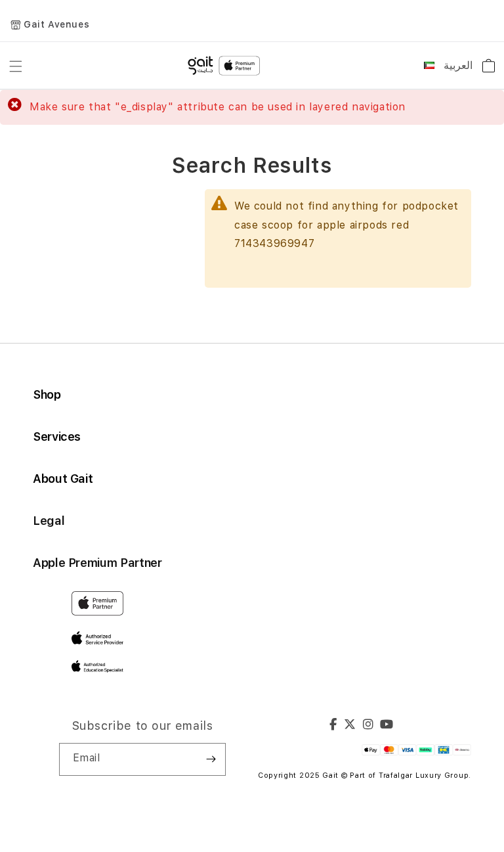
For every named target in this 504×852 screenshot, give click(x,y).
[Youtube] (387, 725)
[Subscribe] (210, 759)
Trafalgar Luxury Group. (425, 775)
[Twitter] (350, 725)
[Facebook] (333, 725)
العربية (458, 65)
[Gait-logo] (226, 66)
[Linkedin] (368, 725)
